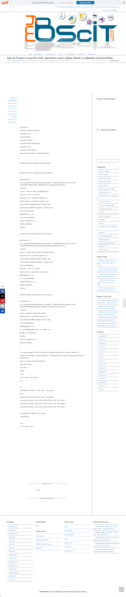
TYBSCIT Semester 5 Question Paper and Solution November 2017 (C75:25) (106, 263)
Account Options (112, 10)
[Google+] (15, 6)
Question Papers (50, 54)
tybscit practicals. (12, 122)
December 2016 (103, 371)
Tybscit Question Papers (105, 243)
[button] (63, 2)
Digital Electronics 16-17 (105, 189)
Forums (104, 10)
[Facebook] (12, 6)
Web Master (102, 300)
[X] (2, 296)
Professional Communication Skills (108, 227)
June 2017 (101, 350)
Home (30, 54)
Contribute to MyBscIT (42, 540)
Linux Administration (104, 209)
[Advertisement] (63, 77)
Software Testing (103, 239)
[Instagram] (22, 6)
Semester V (102, 246)
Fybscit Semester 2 (104, 202)
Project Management (104, 236)
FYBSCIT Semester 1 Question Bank (108, 196)
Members (104, 7)
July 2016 (101, 389)
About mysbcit (71, 54)
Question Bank (92, 54)
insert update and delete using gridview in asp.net (12, 116)
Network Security (103, 216)
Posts (100, 223)
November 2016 (103, 375)
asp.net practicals (12, 106)
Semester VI (102, 249)
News (100, 219)
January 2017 (102, 368)
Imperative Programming (105, 205)
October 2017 (102, 339)
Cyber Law (102, 185)
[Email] (2, 305)
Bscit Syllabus (38, 54)
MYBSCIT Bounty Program (43, 544)
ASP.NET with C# (16, 60)
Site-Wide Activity (113, 7)
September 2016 (103, 382)
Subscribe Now (85, 2)
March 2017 (102, 361)
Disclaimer (39, 548)
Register (97, 7)
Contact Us (81, 54)
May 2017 (101, 354)
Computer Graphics (104, 182)
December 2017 (103, 336)
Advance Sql (102, 174)
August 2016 (102, 386)
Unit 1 (100, 212)
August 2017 (102, 346)
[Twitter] (8, 6)
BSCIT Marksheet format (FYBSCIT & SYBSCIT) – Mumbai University (74, 7)
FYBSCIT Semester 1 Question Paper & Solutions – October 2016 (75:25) (106, 282)
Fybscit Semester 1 (104, 192)
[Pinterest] (18, 6)
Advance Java (102, 171)
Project (101, 232)
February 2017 (103, 364)
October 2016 (102, 378)
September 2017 (103, 343)
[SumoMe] (2, 310)
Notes (61, 54)
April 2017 (101, 357)
